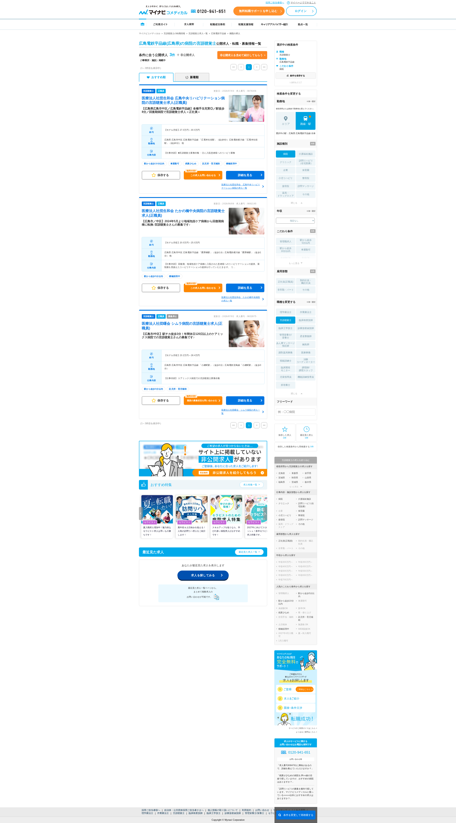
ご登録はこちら (303, 689)
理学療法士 (147, 813)
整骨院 (305, 178)
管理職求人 (285, 241)
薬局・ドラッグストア (286, 194)
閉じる (294, 203)
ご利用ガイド (160, 24)
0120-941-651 (209, 11)
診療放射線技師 (233, 813)
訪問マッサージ (306, 186)
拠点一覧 (303, 24)
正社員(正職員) (285, 281)
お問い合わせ (262, 810)
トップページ (142, 24)
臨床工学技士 (214, 813)
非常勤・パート (286, 289)
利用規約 (246, 810)
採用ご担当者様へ (275, 2)
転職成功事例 (217, 24)
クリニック (285, 162)
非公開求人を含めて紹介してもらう (241, 55)
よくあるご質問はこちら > (306, 732)
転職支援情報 (246, 24)
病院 (285, 154)
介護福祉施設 (306, 154)
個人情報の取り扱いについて (223, 810)
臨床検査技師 (196, 813)
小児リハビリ (285, 178)
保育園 (305, 170)
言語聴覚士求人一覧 (198, 33)
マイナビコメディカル (149, 33)
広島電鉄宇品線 (218, 33)
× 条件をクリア (296, 82)
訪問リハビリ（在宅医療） (306, 162)
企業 (285, 170)
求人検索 (189, 24)
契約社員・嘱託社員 (306, 281)
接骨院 (285, 186)
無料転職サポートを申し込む (258, 10)
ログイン (301, 10)
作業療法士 (163, 813)
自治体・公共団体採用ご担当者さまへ (184, 810)
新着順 (194, 77)
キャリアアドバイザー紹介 (274, 24)
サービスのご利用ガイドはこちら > (303, 728)
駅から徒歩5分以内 (306, 241)
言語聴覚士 (179, 813)
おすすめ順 (158, 77)
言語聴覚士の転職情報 (174, 33)
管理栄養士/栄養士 (254, 813)
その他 (305, 194)
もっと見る (294, 263)
